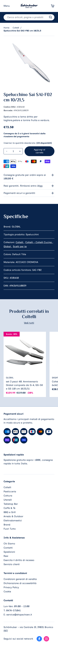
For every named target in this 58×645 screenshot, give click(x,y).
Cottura (8, 495)
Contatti (8, 547)
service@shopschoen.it (19, 614)
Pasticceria (10, 491)
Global (8, 246)
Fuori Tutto (10, 528)
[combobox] (29, 17)
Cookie (7, 591)
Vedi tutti (29, 322)
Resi (6, 556)
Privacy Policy (11, 587)
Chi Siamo (9, 543)
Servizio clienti (12, 564)
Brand (7, 524)
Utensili (8, 499)
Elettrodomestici (13, 520)
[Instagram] (46, 638)
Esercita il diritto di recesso (19, 560)
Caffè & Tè (9, 508)
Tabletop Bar (11, 504)
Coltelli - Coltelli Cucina (38, 242)
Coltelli (20, 242)
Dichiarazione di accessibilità (20, 583)
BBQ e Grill (10, 512)
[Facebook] (39, 638)
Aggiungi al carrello (39, 151)
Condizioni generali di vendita (20, 579)
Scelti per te (20, 246)
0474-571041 (13, 610)
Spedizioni (9, 551)
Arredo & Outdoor (13, 516)
